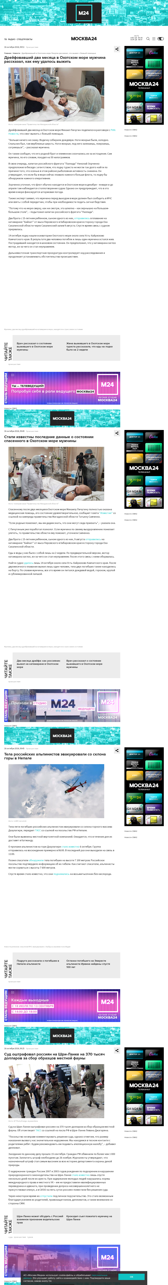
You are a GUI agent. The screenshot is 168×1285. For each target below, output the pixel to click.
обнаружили (36, 860)
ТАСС (38, 830)
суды (10, 1237)
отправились (82, 218)
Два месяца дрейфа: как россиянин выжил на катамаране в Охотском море (38, 664)
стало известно (70, 847)
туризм (30, 1237)
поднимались (61, 874)
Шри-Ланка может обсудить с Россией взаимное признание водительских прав (40, 1219)
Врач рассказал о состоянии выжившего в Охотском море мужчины (35, 346)
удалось (28, 563)
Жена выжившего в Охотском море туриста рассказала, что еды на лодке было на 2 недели (89, 346)
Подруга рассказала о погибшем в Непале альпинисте (38, 962)
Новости (16, 53)
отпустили (46, 1196)
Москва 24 (84, 39)
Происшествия (32, 47)
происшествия (14, 364)
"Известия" (106, 513)
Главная (7, 53)
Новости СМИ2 (10, 408)
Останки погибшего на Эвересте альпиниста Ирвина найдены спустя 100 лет (88, 964)
